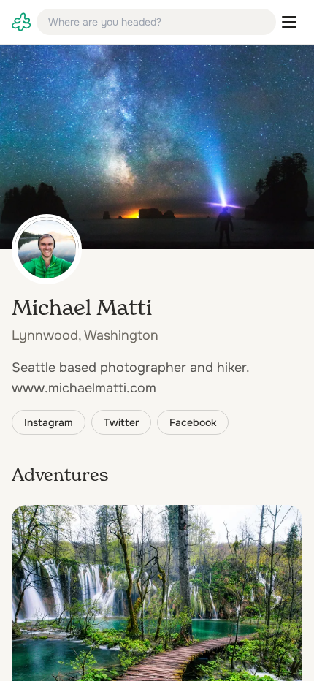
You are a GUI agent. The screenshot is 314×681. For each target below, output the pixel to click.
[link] (21, 21)
